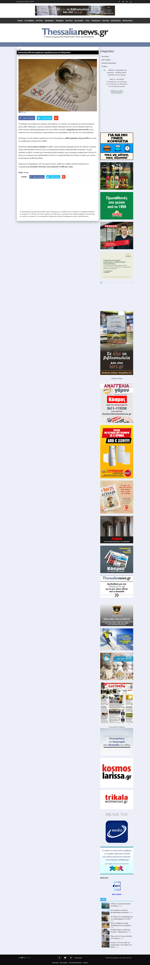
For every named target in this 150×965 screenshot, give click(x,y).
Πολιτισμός (78, 21)
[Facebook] (59, 958)
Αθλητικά (69, 21)
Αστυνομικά (29, 21)
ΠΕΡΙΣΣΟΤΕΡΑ (128, 21)
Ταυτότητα (105, 56)
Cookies (104, 66)
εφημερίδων (122, 727)
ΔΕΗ (70, 127)
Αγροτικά (39, 21)
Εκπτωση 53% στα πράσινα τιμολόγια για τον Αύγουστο (44, 52)
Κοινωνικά (60, 21)
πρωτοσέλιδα (113, 727)
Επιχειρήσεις (116, 21)
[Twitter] (65, 958)
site (80, 132)
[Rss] (71, 958)
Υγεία (87, 21)
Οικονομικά (49, 21)
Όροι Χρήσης (106, 60)
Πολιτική (105, 21)
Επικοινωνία (78, 958)
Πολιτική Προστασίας (109, 63)
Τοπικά (20, 21)
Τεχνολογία (95, 21)
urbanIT (28, 958)
